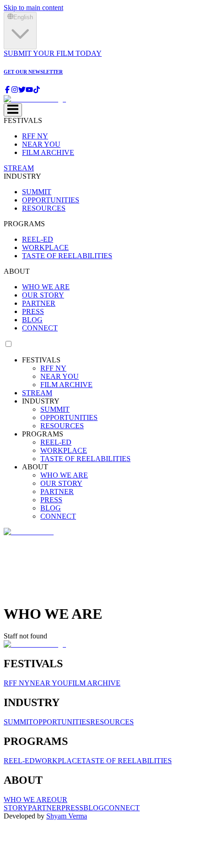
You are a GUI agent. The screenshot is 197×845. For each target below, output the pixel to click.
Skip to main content (33, 7)
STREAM (19, 168)
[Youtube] (29, 91)
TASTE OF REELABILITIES (67, 256)
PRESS (33, 311)
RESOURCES (44, 208)
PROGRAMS (24, 224)
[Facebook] (7, 91)
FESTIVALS (23, 120)
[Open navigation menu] (13, 110)
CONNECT (40, 328)
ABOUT (17, 271)
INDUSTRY (22, 176)
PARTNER (38, 303)
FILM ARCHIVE (48, 152)
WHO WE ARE (46, 287)
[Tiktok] (36, 91)
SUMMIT (36, 192)
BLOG (32, 320)
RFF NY (35, 136)
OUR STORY (43, 295)
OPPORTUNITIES (50, 200)
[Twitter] (22, 91)
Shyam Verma (66, 816)
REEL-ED (37, 239)
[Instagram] (14, 91)
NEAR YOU (41, 144)
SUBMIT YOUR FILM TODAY (53, 53)
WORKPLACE (45, 247)
